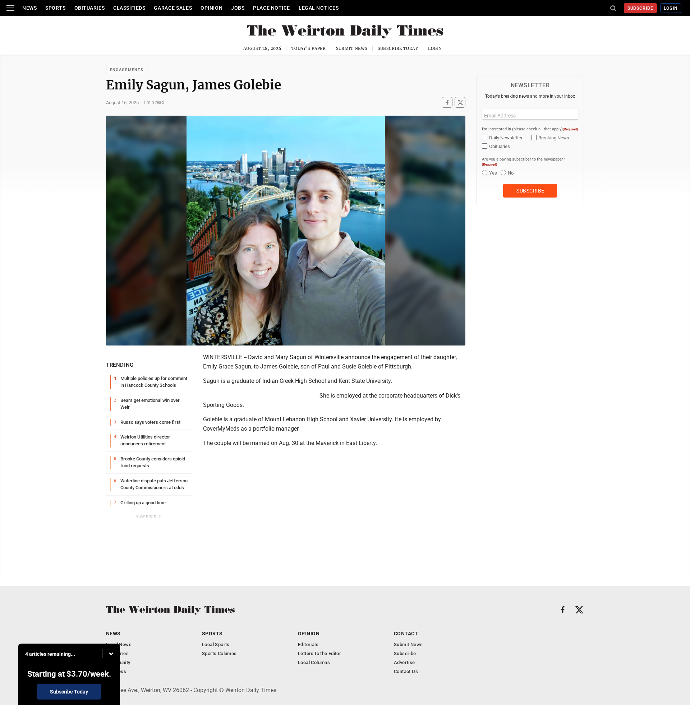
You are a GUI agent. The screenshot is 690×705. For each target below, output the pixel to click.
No (511, 173)
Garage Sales (173, 8)
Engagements (126, 70)
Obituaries (89, 8)
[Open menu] (10, 7)
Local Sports (216, 644)
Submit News (352, 48)
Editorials (308, 644)
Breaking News (553, 137)
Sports (55, 8)
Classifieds (129, 8)
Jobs (237, 8)
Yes (493, 173)
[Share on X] (460, 102)
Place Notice (271, 8)
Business (116, 671)
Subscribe (640, 8)
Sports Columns (219, 653)
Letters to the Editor (319, 653)
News (29, 8)
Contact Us (406, 671)
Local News (119, 644)
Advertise (404, 662)
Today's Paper (308, 48)
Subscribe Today (398, 48)
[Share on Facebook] (447, 102)
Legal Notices (319, 8)
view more (146, 516)
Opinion (211, 8)
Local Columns (314, 662)
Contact (406, 633)
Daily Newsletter (506, 137)
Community (118, 662)
